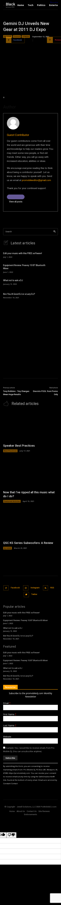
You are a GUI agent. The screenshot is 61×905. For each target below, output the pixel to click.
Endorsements (30, 814)
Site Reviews (44, 811)
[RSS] (45, 588)
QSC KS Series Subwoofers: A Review (28, 543)
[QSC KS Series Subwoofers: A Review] (30, 523)
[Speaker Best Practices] (30, 426)
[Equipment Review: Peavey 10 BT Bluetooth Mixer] (53, 268)
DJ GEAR (7, 36)
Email (6, 703)
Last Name (9, 725)
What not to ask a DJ (13, 280)
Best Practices (10, 451)
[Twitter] (26, 594)
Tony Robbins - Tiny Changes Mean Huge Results (16, 393)
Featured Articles (12, 501)
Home (12, 811)
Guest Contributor (18, 135)
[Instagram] (25, 588)
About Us (21, 811)
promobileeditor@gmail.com (36, 180)
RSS (52, 587)
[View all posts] (16, 197)
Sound (17, 36)
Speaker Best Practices (19, 445)
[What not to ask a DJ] (53, 282)
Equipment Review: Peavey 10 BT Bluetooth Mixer (24, 267)
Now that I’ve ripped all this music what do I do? (29, 494)
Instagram (35, 587)
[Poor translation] (11, 835)
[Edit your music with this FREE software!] (53, 255)
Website (7, 736)
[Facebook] (6, 588)
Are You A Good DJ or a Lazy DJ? (19, 294)
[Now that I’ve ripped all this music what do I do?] (30, 473)
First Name (9, 714)
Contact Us (32, 811)
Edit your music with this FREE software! (22, 253)
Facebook (15, 587)
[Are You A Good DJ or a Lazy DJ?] (53, 295)
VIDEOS (26, 36)
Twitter (34, 594)
